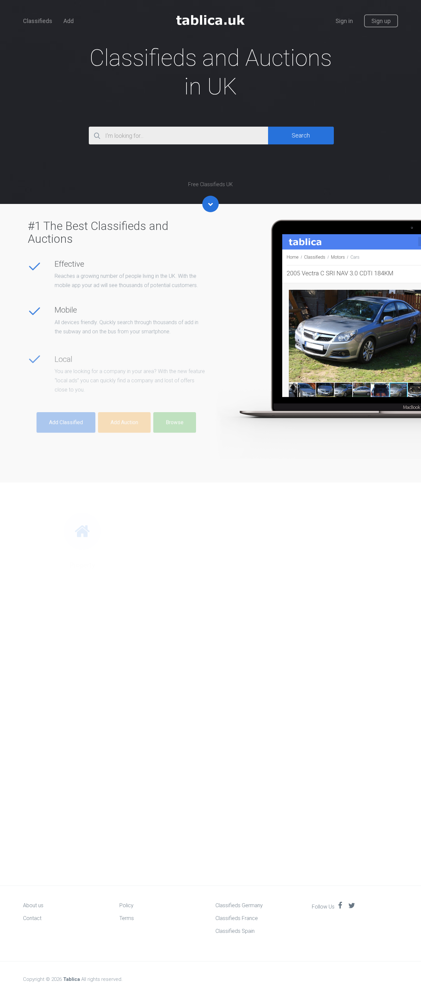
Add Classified (66, 412)
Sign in (344, 20)
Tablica (71, 979)
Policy (126, 905)
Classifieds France (236, 918)
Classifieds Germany (239, 905)
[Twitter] (351, 906)
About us (33, 905)
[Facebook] (340, 906)
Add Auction (124, 412)
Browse (175, 412)
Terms (126, 918)
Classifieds (37, 20)
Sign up (381, 20)
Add (68, 20)
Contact (32, 918)
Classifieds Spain (235, 931)
